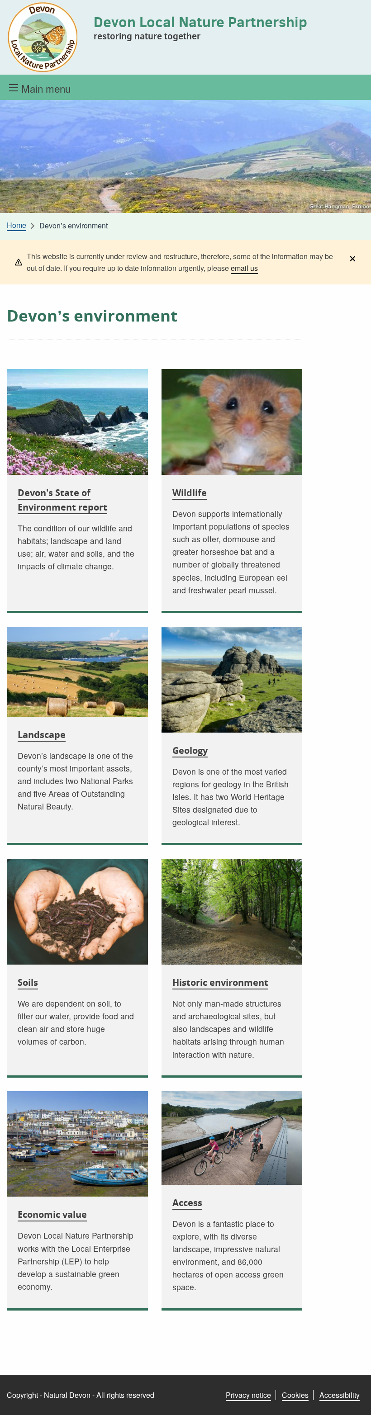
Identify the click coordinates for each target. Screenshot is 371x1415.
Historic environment (220, 982)
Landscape (42, 735)
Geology (190, 750)
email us (244, 268)
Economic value (52, 1214)
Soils (28, 982)
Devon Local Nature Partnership (200, 22)
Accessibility (339, 1395)
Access (187, 1203)
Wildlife (189, 493)
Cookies (295, 1395)
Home (16, 225)
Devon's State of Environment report (62, 500)
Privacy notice (248, 1395)
